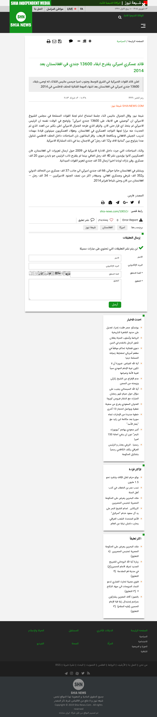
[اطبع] (49, 41)
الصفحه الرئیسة (136, 41)
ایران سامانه (64, 713)
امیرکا (122, 227)
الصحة (75, 643)
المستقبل (73, 630)
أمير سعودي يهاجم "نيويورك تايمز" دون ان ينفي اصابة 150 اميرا (123, 434)
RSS (58, 665)
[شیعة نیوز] (78, 3)
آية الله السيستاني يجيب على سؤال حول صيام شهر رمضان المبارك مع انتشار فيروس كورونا (123, 394)
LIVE (70, 9)
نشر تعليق (84, 220)
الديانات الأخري (105, 630)
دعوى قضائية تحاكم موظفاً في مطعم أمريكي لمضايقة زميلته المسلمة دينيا (124, 353)
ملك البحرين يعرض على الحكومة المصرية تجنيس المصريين (122, 500)
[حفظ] (59, 41)
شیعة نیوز (91, 227)
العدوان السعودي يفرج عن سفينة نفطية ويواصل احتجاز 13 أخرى (122, 406)
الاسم (140, 257)
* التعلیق (139, 281)
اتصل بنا (38, 9)
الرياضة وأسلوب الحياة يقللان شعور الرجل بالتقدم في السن (124, 340)
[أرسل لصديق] (54, 41)
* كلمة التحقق (136, 273)
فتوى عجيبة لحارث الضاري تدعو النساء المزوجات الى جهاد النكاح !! (123, 587)
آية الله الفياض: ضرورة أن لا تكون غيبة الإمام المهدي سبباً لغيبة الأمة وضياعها (124, 368)
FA (81, 9)
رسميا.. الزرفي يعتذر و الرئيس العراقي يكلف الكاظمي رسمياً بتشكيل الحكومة (123, 450)
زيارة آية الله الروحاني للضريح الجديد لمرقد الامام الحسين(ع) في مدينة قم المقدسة (123, 569)
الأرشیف (121, 665)
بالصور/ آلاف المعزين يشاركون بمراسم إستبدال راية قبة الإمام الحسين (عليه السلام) (124, 604)
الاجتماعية (142, 642)
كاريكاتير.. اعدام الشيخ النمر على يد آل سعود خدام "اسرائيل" (122, 510)
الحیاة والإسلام (36, 630)
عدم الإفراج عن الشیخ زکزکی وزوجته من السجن (124, 381)
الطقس (101, 665)
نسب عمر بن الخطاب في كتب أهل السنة (124, 490)
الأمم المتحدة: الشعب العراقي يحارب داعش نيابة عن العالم (124, 521)
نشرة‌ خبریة (68, 665)
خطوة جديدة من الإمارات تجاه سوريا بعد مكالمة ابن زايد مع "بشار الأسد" (123, 419)
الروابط (111, 665)
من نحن (143, 665)
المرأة (110, 643)
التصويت (90, 665)
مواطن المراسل (55, 9)
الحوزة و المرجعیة (139, 647)
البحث (80, 665)
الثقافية (144, 652)
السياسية (121, 41)
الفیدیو (40, 643)
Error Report (130, 220)
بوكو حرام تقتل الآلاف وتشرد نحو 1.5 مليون (122, 479)
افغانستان (107, 227)
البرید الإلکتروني (135, 265)
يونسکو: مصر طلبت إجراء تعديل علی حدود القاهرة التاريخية (122, 330)
